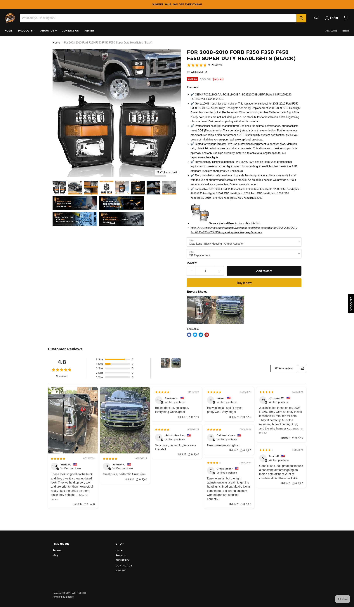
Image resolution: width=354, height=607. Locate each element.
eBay (345, 30)
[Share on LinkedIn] (201, 335)
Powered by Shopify (63, 596)
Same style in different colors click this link (234, 223)
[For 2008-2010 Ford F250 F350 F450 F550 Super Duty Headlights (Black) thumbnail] (59, 187)
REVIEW (89, 30)
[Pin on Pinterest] (206, 335)
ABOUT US (47, 30)
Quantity (192, 262)
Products (25, 30)
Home (9, 30)
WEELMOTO (199, 71)
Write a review (284, 368)
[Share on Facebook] (189, 335)
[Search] (301, 18)
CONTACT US (70, 30)
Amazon (331, 30)
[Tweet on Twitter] (195, 335)
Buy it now (244, 283)
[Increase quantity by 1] (219, 271)
